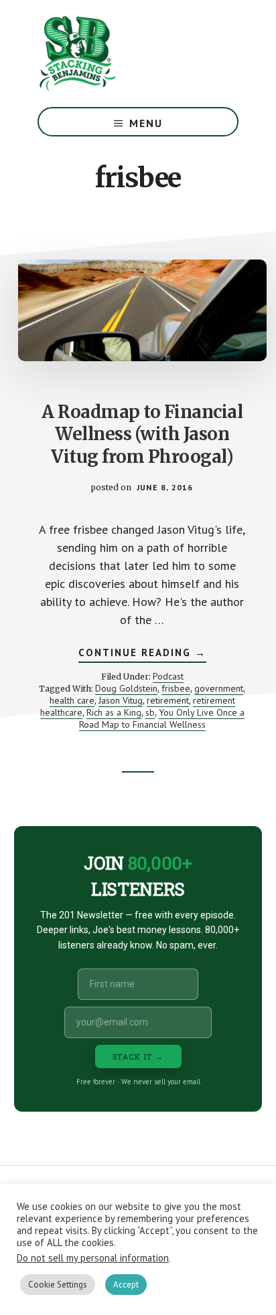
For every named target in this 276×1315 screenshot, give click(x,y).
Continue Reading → (142, 654)
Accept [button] (126, 1284)
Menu (146, 123)
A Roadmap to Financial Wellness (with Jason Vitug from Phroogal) (142, 434)
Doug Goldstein (126, 688)
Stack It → (138, 1056)
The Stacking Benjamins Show (121, 53)
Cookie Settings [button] (57, 1284)
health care (72, 700)
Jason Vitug (120, 700)
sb (150, 712)
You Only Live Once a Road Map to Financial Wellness (162, 718)
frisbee (175, 688)
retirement (168, 700)
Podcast (168, 676)
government (218, 688)
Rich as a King (113, 712)
